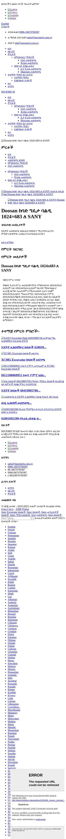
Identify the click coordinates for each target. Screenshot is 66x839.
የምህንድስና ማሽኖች (24, 57)
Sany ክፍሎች (33, 512)
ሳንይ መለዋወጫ (28, 60)
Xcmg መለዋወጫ (29, 63)
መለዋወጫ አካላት (16, 160)
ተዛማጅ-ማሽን (21, 77)
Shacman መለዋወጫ (31, 71)
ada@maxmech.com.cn (27, 43)
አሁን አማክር (7, 242)
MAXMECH (8, 91)
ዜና (9, 83)
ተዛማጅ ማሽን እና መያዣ (20, 74)
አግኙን (11, 86)
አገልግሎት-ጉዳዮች (23, 80)
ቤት (9, 48)
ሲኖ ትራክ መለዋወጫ (31, 68)
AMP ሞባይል (22, 509)
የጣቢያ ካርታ (7, 509)
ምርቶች (12, 54)
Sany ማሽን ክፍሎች (20, 515)
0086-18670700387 (29, 32)
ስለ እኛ (11, 51)
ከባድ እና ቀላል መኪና (24, 66)
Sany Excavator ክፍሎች (13, 512)
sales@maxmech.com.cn (39, 37)
